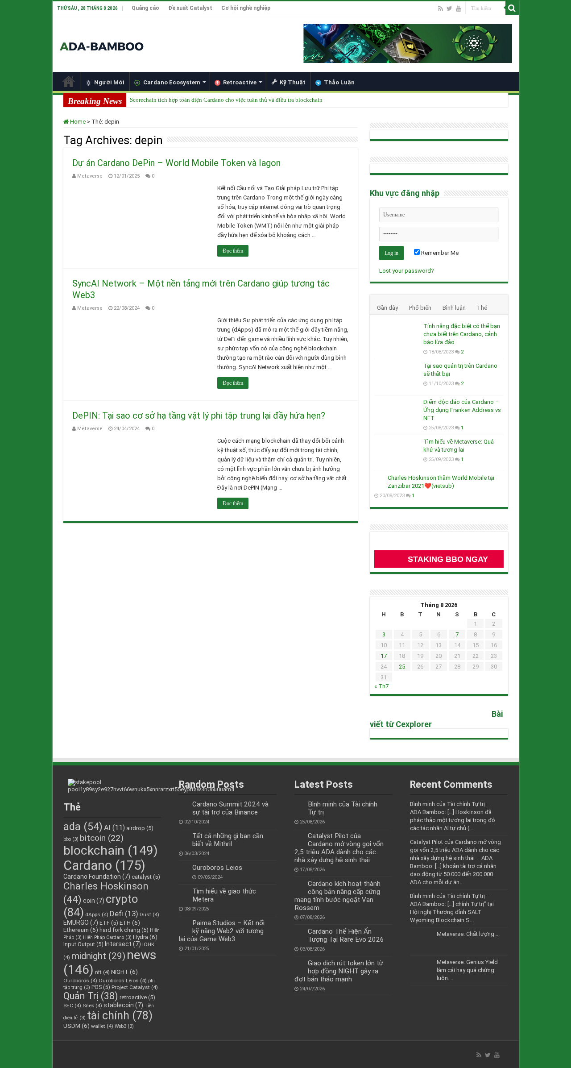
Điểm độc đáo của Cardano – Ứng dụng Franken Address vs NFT (462, 410)
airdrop (139, 828)
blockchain (110, 850)
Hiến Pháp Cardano (107, 937)
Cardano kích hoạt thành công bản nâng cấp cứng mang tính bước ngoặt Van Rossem (337, 896)
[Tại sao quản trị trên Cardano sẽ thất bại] (396, 377)
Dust (149, 914)
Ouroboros (80, 980)
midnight (98, 956)
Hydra (145, 936)
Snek (92, 1005)
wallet (102, 1026)
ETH (130, 922)
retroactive (137, 997)
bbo (71, 839)
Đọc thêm (233, 251)
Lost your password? (406, 270)
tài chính (120, 1015)
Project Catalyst (135, 987)
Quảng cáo (145, 8)
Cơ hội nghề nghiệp (245, 8)
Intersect (123, 943)
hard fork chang (124, 930)
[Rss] (440, 8)
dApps (96, 914)
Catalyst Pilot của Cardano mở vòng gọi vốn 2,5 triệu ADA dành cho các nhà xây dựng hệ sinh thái (339, 848)
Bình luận (454, 307)
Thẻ (482, 307)
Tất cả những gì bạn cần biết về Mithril (227, 840)
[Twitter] (449, 8)
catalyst (146, 876)
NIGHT (124, 971)
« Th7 (381, 686)
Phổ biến (420, 307)
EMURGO (80, 922)
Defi (124, 913)
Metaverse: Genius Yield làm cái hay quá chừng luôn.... (467, 970)
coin (93, 900)
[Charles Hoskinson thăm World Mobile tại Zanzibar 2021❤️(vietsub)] (378, 478)
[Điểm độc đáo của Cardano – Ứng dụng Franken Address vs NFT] (396, 413)
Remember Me (439, 252)
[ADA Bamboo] (101, 36)
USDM (76, 1025)
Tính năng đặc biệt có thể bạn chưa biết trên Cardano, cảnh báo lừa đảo (461, 334)
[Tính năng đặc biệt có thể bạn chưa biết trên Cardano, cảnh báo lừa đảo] (396, 337)
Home (77, 121)
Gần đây (387, 307)
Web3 (124, 1026)
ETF (108, 922)
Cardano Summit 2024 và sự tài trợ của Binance (230, 808)
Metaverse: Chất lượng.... (468, 934)
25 (402, 666)
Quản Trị (90, 996)
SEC (72, 1005)
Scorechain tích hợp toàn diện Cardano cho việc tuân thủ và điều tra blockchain (226, 99)
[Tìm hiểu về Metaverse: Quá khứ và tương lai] (396, 453)
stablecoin (123, 1005)
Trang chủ (68, 81)
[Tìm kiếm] (512, 8)
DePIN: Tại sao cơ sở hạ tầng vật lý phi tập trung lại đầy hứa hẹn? (198, 415)
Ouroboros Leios (123, 980)
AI (114, 827)
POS (100, 987)
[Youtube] (458, 8)
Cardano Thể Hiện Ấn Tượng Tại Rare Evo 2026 (346, 935)
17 (384, 655)
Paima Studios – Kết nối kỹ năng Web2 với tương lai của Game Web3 (222, 931)
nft (102, 972)
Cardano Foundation (96, 876)
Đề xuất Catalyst (190, 8)
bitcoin (102, 838)
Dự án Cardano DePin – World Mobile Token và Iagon (176, 163)
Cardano (104, 865)
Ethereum (80, 929)
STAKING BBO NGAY (448, 559)
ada (83, 826)
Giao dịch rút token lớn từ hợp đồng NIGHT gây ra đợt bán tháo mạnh (338, 971)
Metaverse (90, 176)
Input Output (83, 944)
